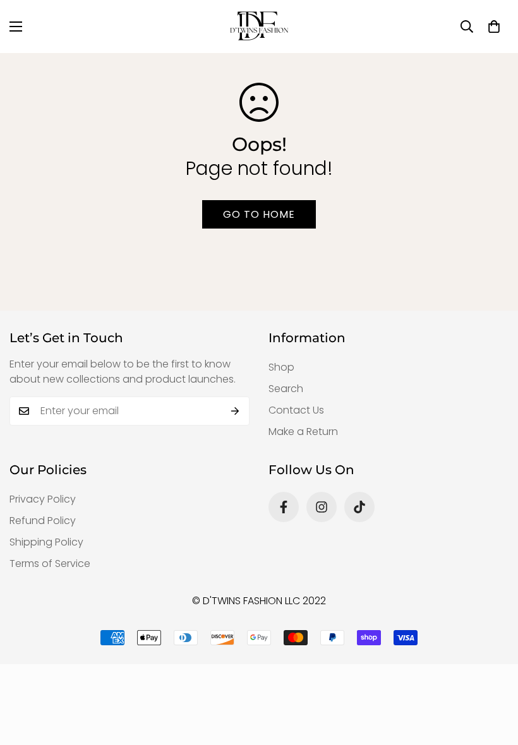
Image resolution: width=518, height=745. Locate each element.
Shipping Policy (46, 542)
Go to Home (259, 214)
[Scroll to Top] (493, 676)
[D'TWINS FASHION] (259, 26)
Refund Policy (42, 520)
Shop (281, 367)
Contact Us (296, 410)
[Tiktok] (359, 507)
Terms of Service (49, 563)
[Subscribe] (235, 411)
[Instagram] (321, 507)
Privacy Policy (42, 499)
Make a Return (303, 431)
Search (285, 388)
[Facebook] (283, 507)
